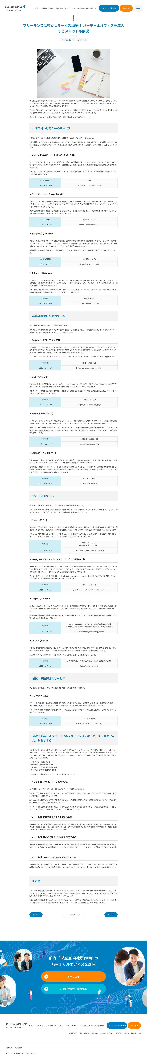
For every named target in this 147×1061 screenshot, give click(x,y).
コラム (126, 1033)
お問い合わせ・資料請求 (109, 8)
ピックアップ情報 (106, 1033)
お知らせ (118, 1033)
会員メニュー (136, 1033)
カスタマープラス (13, 10)
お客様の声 (73, 1033)
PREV (111, 915)
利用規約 (18, 1047)
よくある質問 (80, 8)
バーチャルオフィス (68, 40)
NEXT (36, 915)
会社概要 (9, 1047)
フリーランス (82, 40)
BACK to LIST (73, 915)
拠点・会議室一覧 (91, 8)
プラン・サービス (70, 8)
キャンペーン (84, 1033)
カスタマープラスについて (55, 8)
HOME (37, 8)
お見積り (94, 1033)
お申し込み (126, 8)
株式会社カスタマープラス (14, 1027)
